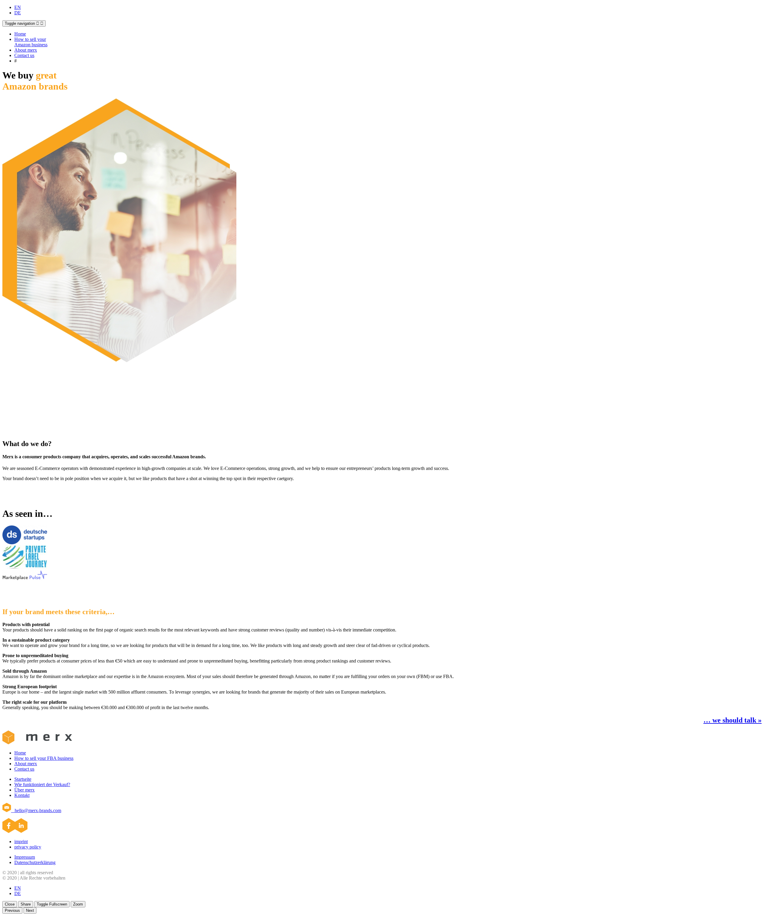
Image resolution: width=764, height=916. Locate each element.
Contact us (24, 55)
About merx (25, 50)
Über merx (24, 789)
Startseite (22, 779)
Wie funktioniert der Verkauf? (42, 784)
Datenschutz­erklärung (35, 862)
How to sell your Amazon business (30, 42)
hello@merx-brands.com (36, 810)
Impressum (24, 857)
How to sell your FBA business (43, 758)
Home (20, 33)
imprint (21, 841)
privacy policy (27, 846)
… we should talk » (732, 720)
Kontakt (22, 795)
